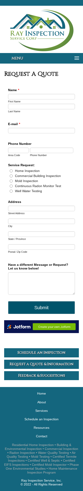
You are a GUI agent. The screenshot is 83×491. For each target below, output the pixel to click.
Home (41, 393)
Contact (41, 436)
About (41, 402)
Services (41, 410)
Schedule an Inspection (41, 419)
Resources (41, 427)
